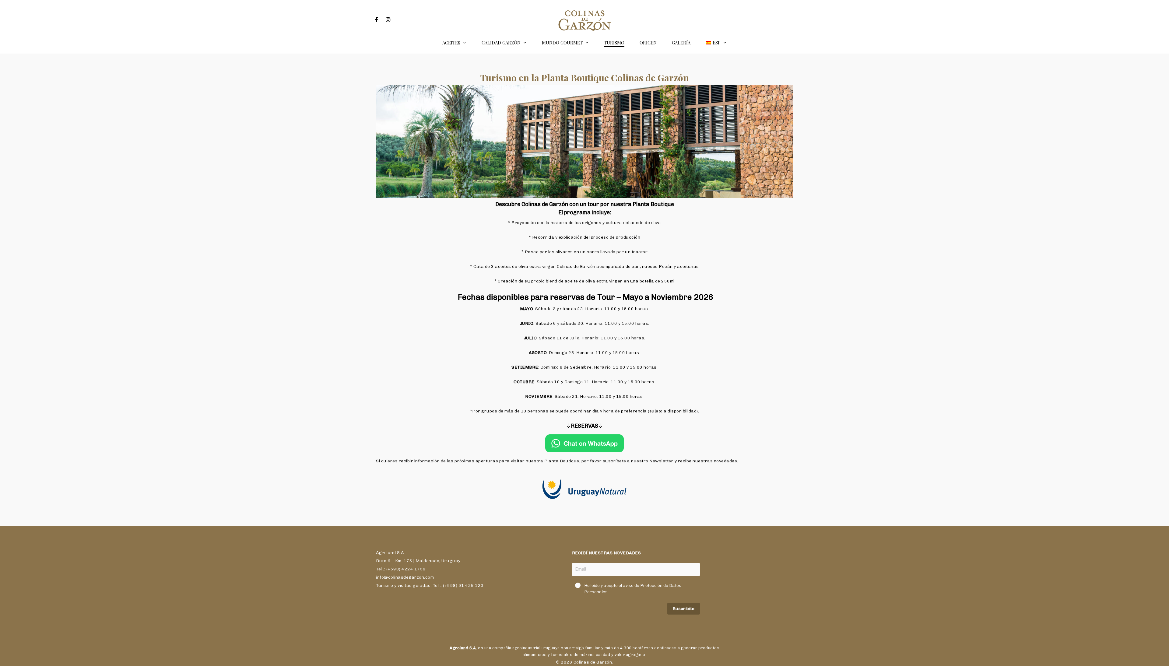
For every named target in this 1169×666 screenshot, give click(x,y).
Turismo (614, 43)
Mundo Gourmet (562, 43)
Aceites (451, 43)
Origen (648, 43)
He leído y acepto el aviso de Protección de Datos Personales (633, 588)
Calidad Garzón (501, 43)
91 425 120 (471, 585)
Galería (681, 43)
